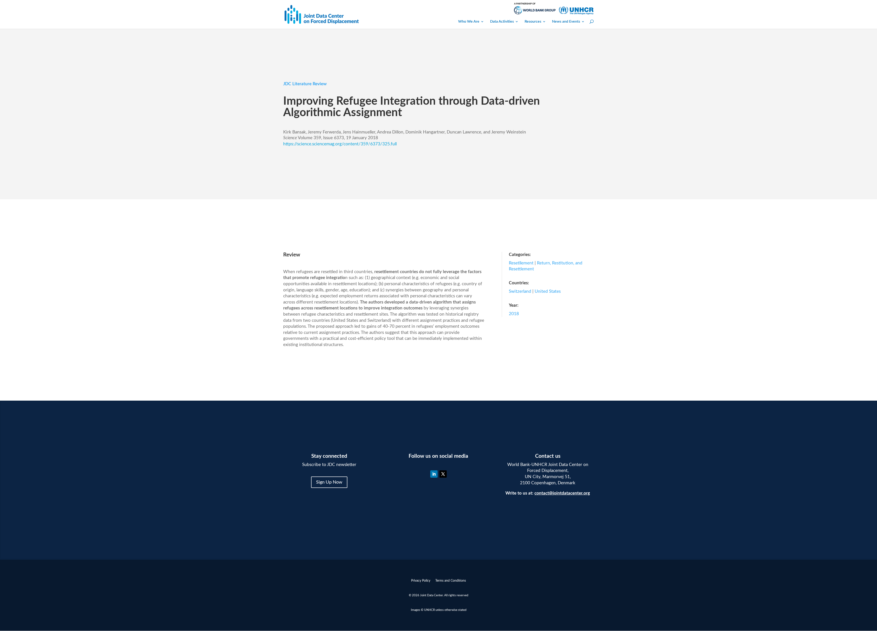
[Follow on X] (443, 474)
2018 (514, 314)
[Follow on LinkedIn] (434, 474)
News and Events (566, 21)
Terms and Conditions (450, 580)
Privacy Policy (420, 580)
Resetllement (521, 263)
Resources (533, 21)
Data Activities (502, 21)
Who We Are (468, 21)
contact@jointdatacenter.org (562, 493)
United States (548, 291)
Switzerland (520, 291)
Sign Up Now (329, 482)
